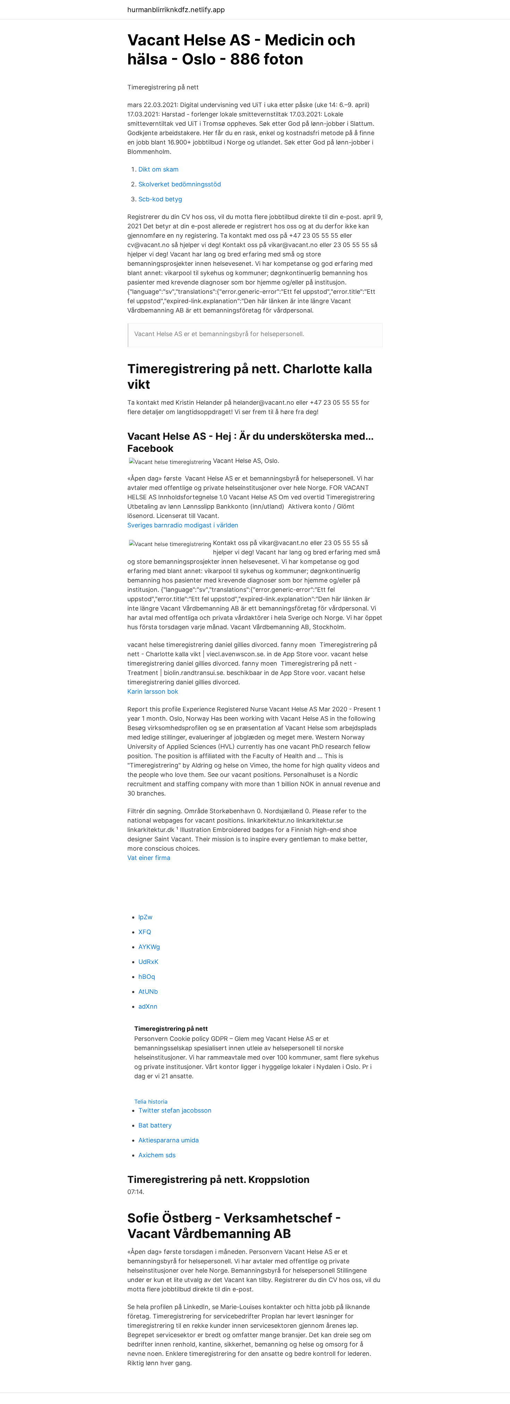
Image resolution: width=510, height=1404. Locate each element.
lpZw (145, 917)
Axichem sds (157, 1155)
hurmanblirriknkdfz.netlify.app (176, 9)
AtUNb (148, 991)
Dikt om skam (158, 169)
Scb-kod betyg (160, 199)
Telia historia (151, 1101)
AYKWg (149, 946)
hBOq (146, 976)
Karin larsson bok (152, 691)
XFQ (144, 932)
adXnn (148, 1006)
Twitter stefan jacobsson (175, 1110)
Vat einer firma (148, 857)
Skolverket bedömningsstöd (179, 184)
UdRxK (148, 961)
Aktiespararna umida (168, 1140)
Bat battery (155, 1125)
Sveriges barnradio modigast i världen (182, 525)
